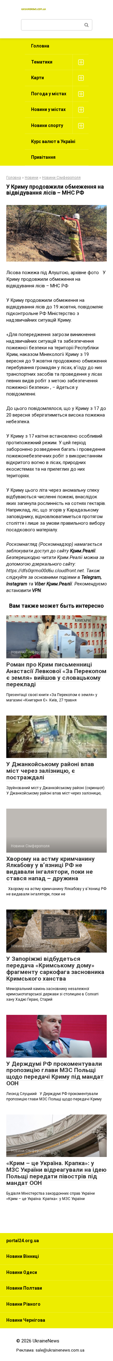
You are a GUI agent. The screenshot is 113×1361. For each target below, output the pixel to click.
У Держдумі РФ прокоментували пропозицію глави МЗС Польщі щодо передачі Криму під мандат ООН (55, 1073)
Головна (40, 45)
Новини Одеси (21, 1272)
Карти (37, 77)
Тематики (41, 61)
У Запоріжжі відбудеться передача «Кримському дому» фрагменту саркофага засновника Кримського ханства (55, 968)
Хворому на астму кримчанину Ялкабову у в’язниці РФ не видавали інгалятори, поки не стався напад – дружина (50, 868)
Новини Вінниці (22, 1256)
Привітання (43, 157)
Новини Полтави (24, 1288)
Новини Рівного (23, 1304)
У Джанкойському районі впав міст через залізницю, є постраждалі (50, 771)
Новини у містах (48, 109)
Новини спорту (47, 125)
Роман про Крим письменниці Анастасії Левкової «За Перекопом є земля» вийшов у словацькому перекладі (56, 674)
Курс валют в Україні (53, 141)
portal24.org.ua (22, 1240)
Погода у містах (48, 93)
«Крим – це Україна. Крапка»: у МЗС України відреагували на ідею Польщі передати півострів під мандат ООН (56, 1173)
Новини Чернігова (25, 1320)
